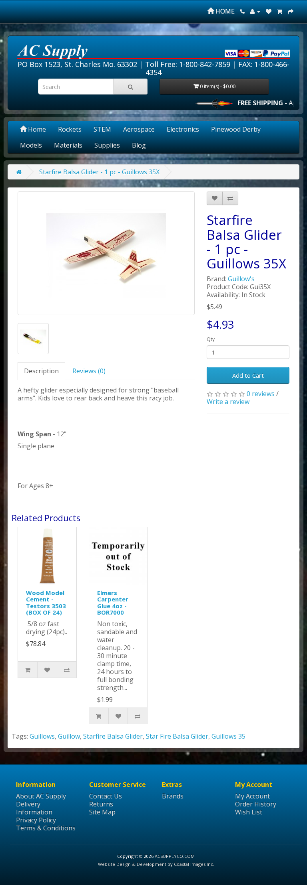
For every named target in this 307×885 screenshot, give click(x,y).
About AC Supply (41, 796)
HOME (224, 11)
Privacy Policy (36, 820)
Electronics (183, 129)
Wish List (248, 812)
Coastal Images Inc (193, 864)
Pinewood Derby (236, 129)
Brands (172, 796)
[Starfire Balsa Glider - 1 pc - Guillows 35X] (106, 253)
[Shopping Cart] (279, 11)
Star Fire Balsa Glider (177, 736)
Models (31, 145)
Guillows (42, 736)
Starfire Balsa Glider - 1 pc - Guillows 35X (99, 172)
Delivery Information (34, 808)
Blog (139, 145)
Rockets (70, 129)
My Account (252, 796)
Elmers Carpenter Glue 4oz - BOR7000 (112, 603)
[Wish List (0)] (268, 11)
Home (36, 129)
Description (41, 371)
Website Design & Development (132, 864)
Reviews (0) (89, 371)
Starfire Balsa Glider (113, 736)
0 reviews (261, 393)
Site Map (102, 812)
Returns (101, 804)
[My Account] (255, 11)
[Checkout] (290, 11)
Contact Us (105, 796)
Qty (211, 339)
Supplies (107, 145)
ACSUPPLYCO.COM (175, 856)
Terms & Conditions (46, 828)
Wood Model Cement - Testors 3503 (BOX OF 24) (46, 603)
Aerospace (139, 129)
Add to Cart (248, 375)
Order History (255, 804)
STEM (102, 129)
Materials (68, 145)
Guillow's (241, 278)
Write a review (228, 401)
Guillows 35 (228, 736)
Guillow (69, 736)
